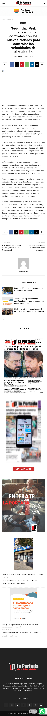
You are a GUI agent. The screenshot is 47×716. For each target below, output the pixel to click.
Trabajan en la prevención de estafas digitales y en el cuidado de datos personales (29, 301)
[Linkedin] (32, 64)
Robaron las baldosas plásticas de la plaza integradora (37, 248)
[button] (3, 3)
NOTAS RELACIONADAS (11, 282)
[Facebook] (12, 64)
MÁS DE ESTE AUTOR (29, 282)
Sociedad (10, 19)
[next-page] (7, 319)
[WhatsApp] (27, 64)
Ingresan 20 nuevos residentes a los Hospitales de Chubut (22, 574)
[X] (17, 64)
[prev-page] (3, 319)
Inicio (3, 19)
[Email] (37, 64)
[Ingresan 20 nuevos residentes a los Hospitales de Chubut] (7, 290)
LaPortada (20, 56)
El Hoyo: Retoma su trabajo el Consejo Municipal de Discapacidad (12, 248)
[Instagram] (12, 705)
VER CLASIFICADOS (23, 469)
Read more (21, 584)
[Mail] (17, 705)
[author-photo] (23, 269)
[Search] (44, 3)
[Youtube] (41, 705)
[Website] (29, 705)
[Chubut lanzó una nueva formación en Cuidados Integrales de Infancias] (7, 311)
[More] (42, 64)
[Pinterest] (22, 64)
